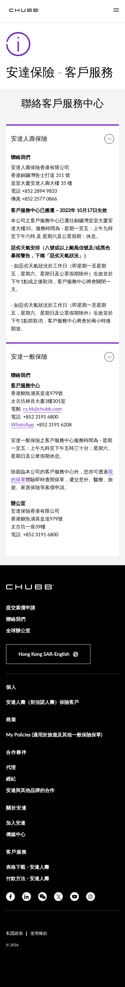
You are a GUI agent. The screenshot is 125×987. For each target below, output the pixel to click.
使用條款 (38, 933)
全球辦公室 (18, 630)
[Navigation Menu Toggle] (116, 10)
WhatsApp (22, 424)
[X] (58, 896)
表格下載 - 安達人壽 (27, 867)
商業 (11, 719)
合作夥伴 (16, 752)
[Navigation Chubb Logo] (24, 11)
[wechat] (42, 896)
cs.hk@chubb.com (42, 409)
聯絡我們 (15, 619)
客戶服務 (16, 852)
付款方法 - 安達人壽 (27, 878)
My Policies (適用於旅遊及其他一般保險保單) (54, 734)
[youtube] (74, 896)
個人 (11, 687)
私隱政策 (14, 933)
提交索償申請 (20, 607)
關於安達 (16, 808)
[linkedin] (26, 896)
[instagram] (90, 896)
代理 (11, 767)
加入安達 (15, 823)
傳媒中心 (15, 834)
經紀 (11, 779)
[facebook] (10, 896)
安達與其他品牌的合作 (30, 790)
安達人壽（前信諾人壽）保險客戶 (42, 702)
